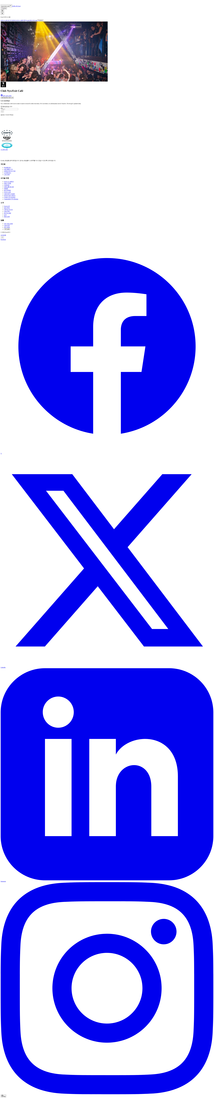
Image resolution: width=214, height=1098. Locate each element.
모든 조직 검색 (7, 95)
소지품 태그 (7, 172)
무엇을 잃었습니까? (6, 106)
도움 (13, 6)
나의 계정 (7, 174)
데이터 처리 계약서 (9, 195)
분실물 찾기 (7, 167)
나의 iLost (17, 6)
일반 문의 (7, 208)
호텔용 (6, 188)
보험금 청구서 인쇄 (9, 171)
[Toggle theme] (2, 237)
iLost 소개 (7, 206)
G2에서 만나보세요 (9, 197)
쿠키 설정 (7, 229)
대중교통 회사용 (9, 187)
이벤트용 (6, 185)
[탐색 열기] (2, 10)
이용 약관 (7, 225)
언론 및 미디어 (8, 209)
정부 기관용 (7, 183)
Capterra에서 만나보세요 (11, 199)
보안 (5, 215)
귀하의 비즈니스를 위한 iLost (20, 20)
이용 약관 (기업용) (9, 194)
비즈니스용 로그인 (6, 20)
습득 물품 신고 (8, 169)
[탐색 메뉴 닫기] (2, 13)
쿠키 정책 (7, 227)
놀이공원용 (7, 190)
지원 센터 (7, 211)
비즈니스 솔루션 (9, 181)
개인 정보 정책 (8, 223)
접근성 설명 (7, 213)
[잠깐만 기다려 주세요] (2, 111)
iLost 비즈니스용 (5, 6)
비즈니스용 (7, 192)
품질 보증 (7, 216)
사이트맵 (3, 235)
